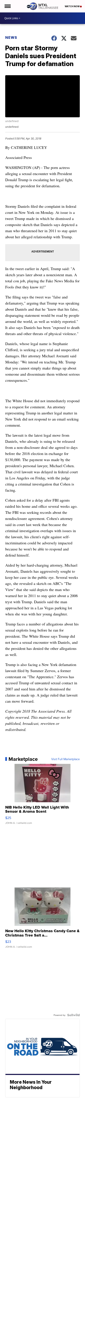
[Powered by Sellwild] (73, 1015)
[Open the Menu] (7, 6)
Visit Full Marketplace (65, 759)
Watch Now (72, 6)
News (11, 37)
